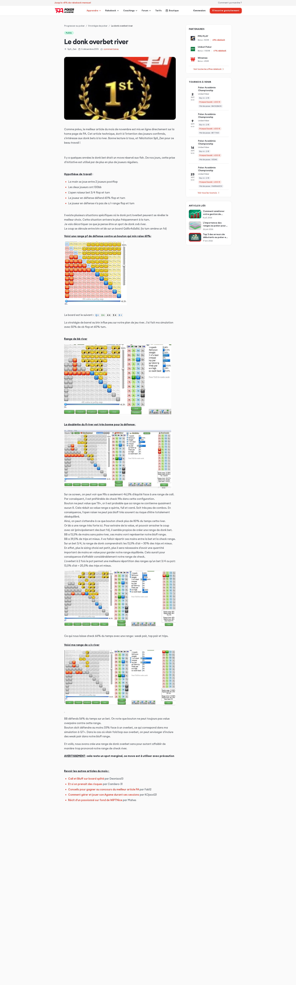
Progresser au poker (74, 25)
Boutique (174, 10)
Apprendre (92, 10)
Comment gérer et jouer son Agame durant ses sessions (103, 794)
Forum (145, 10)
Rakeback (110, 10)
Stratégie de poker (97, 25)
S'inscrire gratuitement (225, 10)
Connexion (199, 10)
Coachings (129, 10)
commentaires (111, 49)
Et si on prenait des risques (85, 784)
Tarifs (158, 10)
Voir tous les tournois (207, 193)
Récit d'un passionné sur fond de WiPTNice (95, 800)
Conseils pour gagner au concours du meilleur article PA (103, 789)
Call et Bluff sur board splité (86, 778)
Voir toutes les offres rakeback (207, 69)
